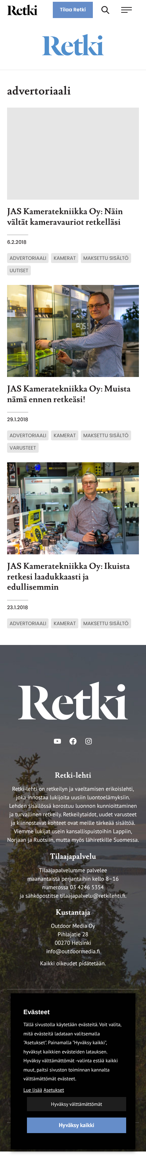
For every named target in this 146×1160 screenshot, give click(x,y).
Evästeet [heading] (36, 1012)
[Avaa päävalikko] (130, 10)
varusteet (23, 447)
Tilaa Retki (73, 9)
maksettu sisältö (106, 258)
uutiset (19, 270)
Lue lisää (32, 1090)
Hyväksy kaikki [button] (76, 1125)
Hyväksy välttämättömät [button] (76, 1104)
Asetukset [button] (54, 1090)
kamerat (65, 258)
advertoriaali (28, 258)
